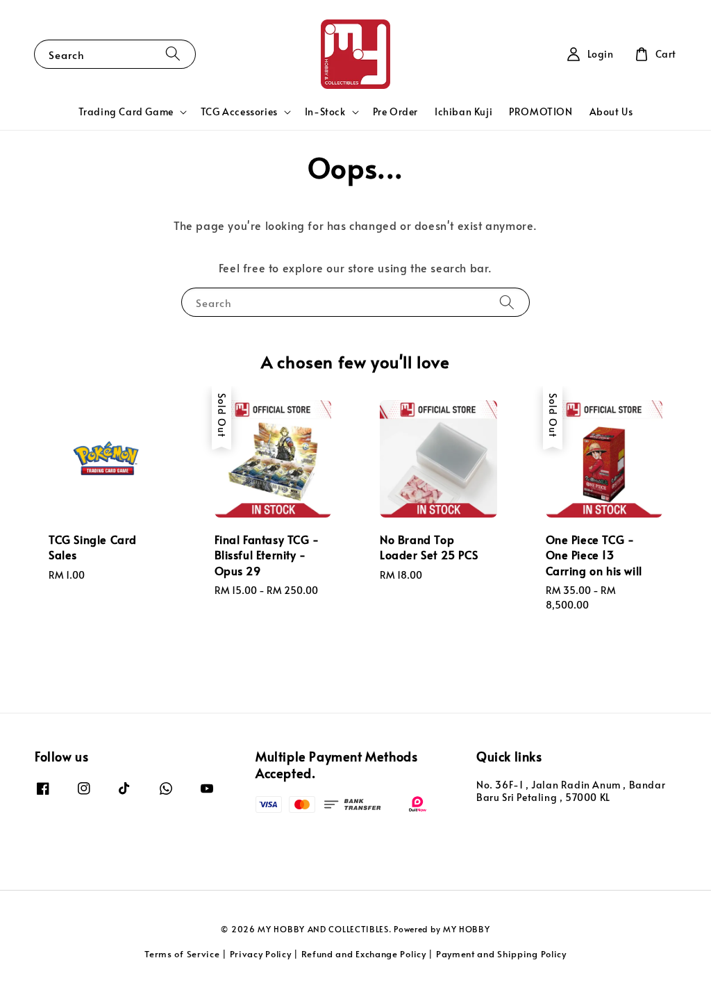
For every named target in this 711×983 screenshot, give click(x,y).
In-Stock (325, 112)
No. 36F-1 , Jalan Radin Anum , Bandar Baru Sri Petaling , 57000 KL (570, 791)
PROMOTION (540, 111)
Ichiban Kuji (463, 111)
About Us (611, 111)
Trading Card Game (126, 112)
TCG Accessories (239, 112)
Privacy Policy (261, 954)
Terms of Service (181, 954)
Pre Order (395, 111)
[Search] (173, 53)
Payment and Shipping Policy (501, 954)
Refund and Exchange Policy (363, 954)
